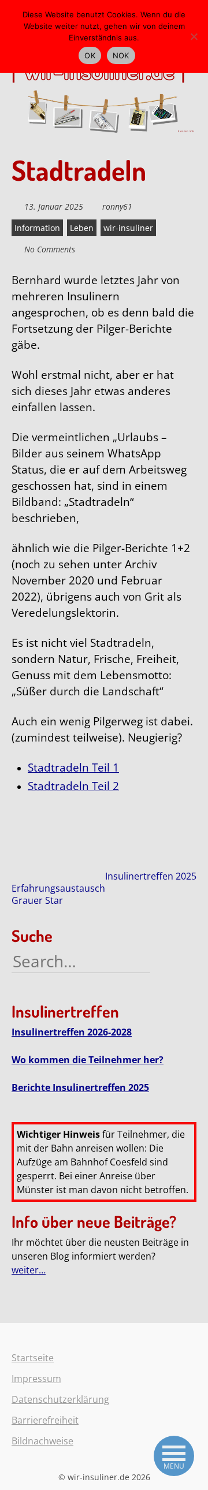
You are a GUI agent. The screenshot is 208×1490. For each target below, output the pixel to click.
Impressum (36, 1378)
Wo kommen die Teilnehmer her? (88, 1059)
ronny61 (117, 206)
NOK (121, 55)
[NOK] (193, 36)
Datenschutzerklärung (60, 1399)
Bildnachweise (42, 1441)
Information (37, 227)
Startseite (33, 1357)
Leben (82, 227)
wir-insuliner (128, 227)
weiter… (29, 1270)
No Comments (49, 249)
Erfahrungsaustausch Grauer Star (58, 894)
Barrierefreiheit (45, 1420)
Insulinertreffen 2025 (150, 876)
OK (89, 55)
